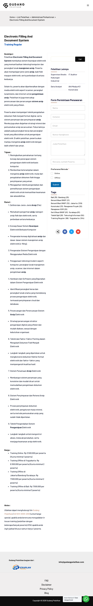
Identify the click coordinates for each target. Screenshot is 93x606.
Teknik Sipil (57, 215)
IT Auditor (73, 74)
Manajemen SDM (59, 209)
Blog (46, 593)
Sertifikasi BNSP (59, 212)
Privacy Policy (46, 588)
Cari (80, 59)
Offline (57, 177)
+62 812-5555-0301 (21, 514)
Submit (56, 184)
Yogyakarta (77, 218)
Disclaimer (47, 584)
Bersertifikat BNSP (60, 203)
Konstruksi (57, 206)
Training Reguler (60, 218)
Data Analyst (56, 86)
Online (57, 173)
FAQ (46, 580)
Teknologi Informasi (74, 215)
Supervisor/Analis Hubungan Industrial (58, 77)
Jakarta (76, 203)
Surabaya (74, 212)
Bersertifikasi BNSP (60, 200)
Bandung (63, 197)
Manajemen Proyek (73, 206)
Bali (54, 197)
